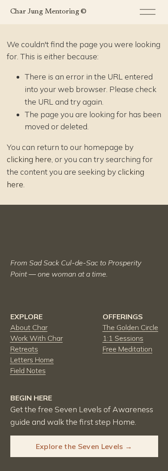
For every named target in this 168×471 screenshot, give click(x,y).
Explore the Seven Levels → (84, 446)
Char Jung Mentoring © (48, 11)
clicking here (29, 159)
